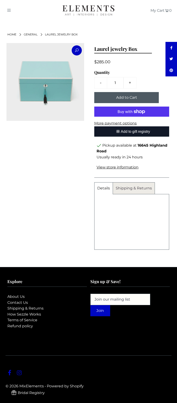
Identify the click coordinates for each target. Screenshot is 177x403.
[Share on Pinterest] (171, 70)
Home (11, 34)
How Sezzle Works (24, 314)
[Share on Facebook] (171, 47)
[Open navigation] (17, 10)
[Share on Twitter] (171, 59)
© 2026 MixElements (25, 386)
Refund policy (20, 326)
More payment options (115, 123)
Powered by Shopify (65, 386)
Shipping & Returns (134, 188)
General (31, 34)
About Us (16, 296)
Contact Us (17, 302)
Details (103, 188)
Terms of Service (22, 320)
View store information (118, 167)
